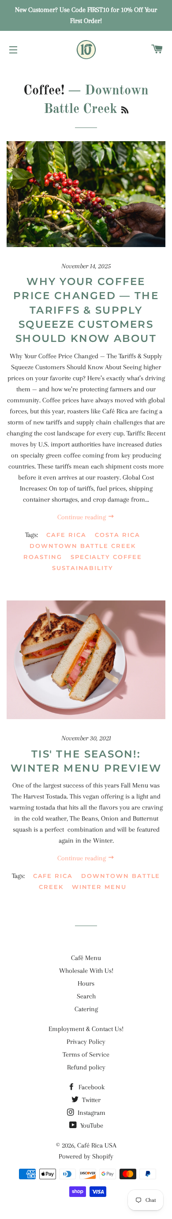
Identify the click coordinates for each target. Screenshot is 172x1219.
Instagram (90, 1113)
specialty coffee (106, 556)
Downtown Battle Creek (83, 545)
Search (86, 996)
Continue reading (82, 517)
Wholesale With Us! (86, 971)
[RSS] (125, 111)
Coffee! (43, 91)
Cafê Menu (86, 958)
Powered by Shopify (86, 1156)
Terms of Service (86, 1054)
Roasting (42, 556)
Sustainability (82, 567)
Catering (86, 1009)
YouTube (91, 1125)
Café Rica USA (96, 1145)
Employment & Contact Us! (86, 1029)
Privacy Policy (86, 1042)
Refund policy (86, 1067)
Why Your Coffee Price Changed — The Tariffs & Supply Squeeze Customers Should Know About (86, 310)
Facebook (91, 1087)
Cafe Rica (66, 534)
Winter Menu (99, 886)
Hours (86, 983)
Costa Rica (117, 534)
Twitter (90, 1100)
